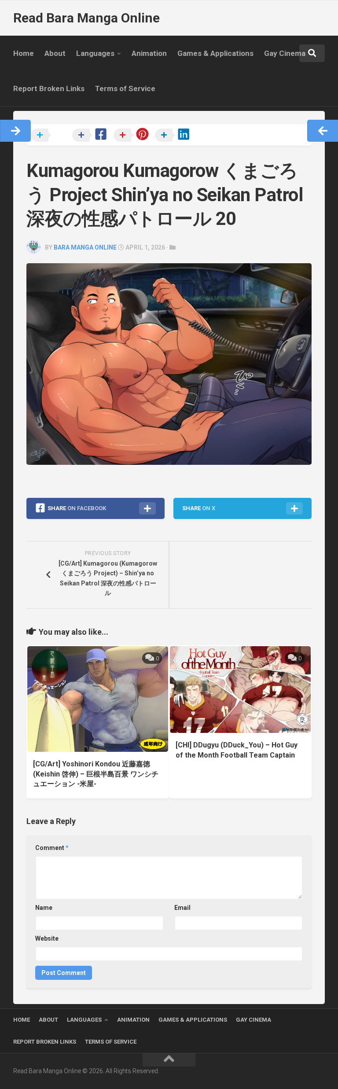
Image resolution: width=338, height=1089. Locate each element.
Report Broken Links (48, 88)
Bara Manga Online (85, 247)
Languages (95, 53)
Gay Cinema (284, 53)
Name (43, 907)
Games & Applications (215, 53)
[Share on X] (50, 136)
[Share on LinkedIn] (175, 136)
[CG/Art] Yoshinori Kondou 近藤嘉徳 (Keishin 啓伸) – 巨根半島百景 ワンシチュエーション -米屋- (95, 774)
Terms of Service (125, 88)
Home (23, 53)
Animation (149, 53)
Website (47, 938)
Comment (52, 847)
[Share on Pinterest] (133, 136)
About (55, 53)
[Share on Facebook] (92, 136)
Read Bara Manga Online (86, 18)
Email (182, 907)
